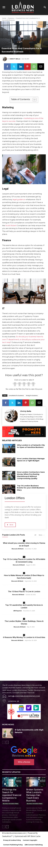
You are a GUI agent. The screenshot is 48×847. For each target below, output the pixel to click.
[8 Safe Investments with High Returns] (7, 733)
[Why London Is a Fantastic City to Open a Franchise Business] (8, 448)
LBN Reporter (17, 611)
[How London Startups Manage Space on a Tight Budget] (8, 462)
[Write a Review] (24, 751)
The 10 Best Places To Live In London (24, 591)
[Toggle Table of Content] (33, 100)
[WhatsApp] (34, 66)
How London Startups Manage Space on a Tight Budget (31, 459)
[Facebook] (7, 66)
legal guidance (19, 199)
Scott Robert (11, 225)
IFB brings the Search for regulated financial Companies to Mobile (11, 795)
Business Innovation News (10, 803)
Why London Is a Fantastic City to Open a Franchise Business (31, 446)
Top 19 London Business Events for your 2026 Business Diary (31, 488)
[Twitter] (14, 66)
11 (24, 557)
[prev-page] (3, 742)
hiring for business (32, 395)
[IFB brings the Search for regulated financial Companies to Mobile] (12, 782)
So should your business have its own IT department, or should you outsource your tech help (23, 339)
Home (4, 18)
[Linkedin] (20, 66)
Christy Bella (14, 59)
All (35, 535)
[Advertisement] (24, 658)
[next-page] (7, 742)
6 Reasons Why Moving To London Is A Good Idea (24, 637)
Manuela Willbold (17, 549)
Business (11, 18)
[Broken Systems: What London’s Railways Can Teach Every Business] (36, 782)
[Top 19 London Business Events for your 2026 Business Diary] (8, 489)
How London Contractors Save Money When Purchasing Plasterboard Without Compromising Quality (31, 475)
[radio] (15, 384)
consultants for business (16, 395)
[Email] (40, 66)
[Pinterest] (27, 66)
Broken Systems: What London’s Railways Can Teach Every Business (34, 795)
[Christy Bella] (4, 59)
